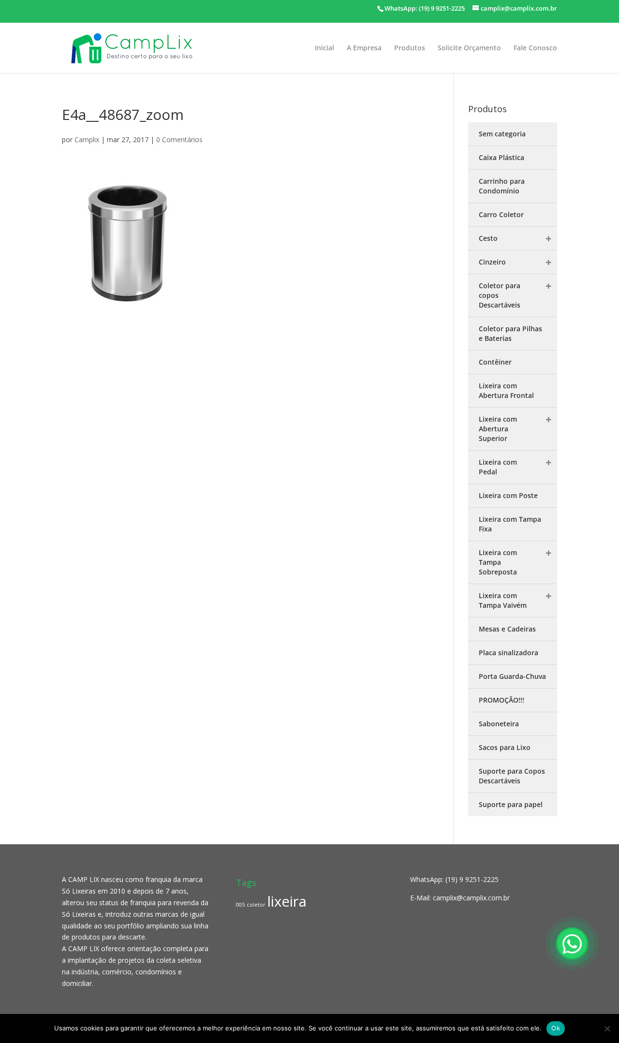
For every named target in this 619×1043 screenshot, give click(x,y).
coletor (256, 904)
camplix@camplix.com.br (471, 897)
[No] (607, 1028)
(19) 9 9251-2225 (472, 879)
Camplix (86, 139)
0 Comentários (179, 139)
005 (240, 904)
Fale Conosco (535, 48)
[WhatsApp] (572, 943)
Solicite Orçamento (469, 48)
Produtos (409, 48)
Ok (555, 1028)
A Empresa (364, 48)
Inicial (324, 48)
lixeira (287, 901)
